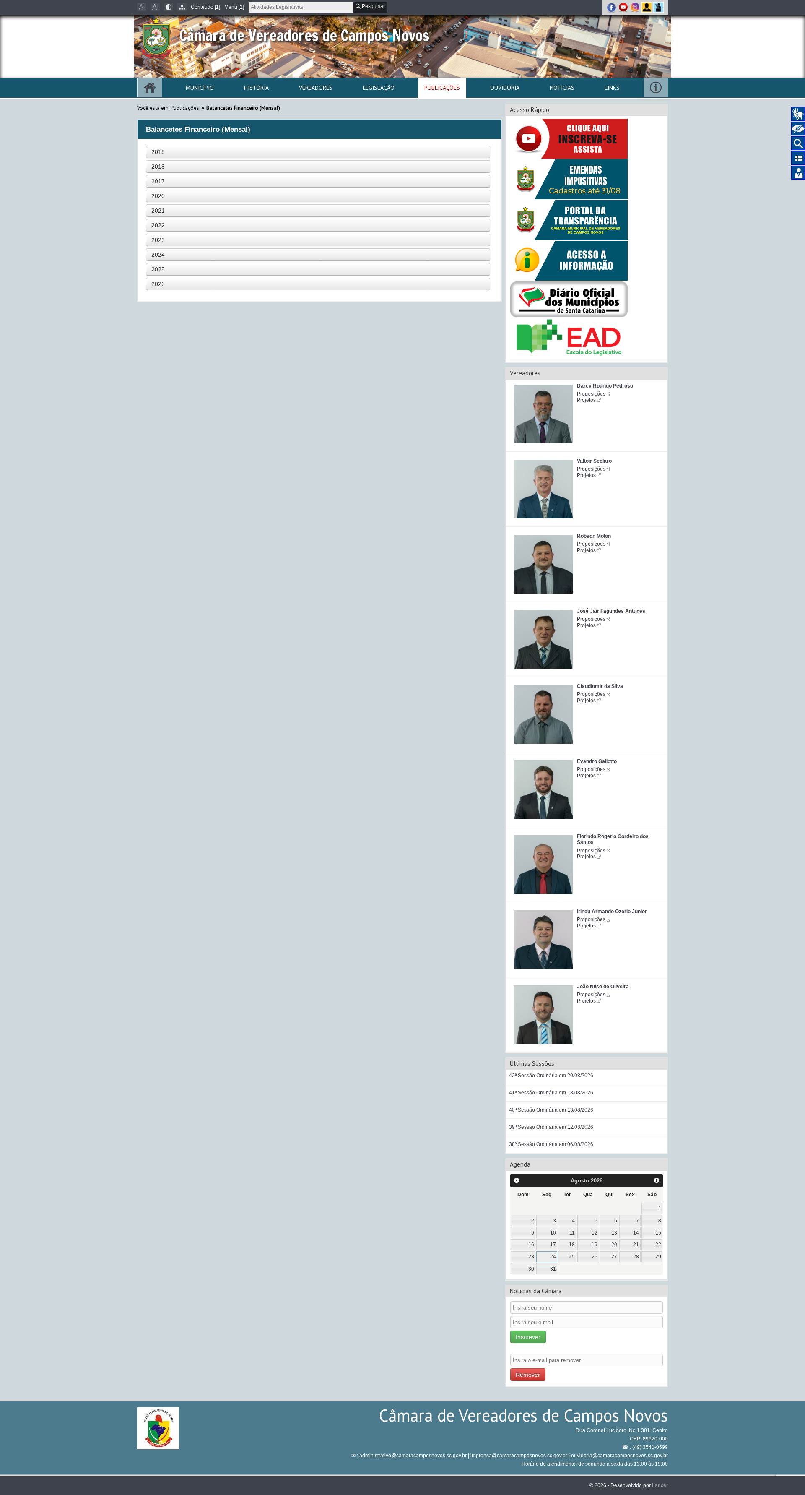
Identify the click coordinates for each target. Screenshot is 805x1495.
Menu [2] (234, 7)
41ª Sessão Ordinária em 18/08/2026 (551, 1093)
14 (636, 1233)
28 (636, 1257)
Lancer (660, 1485)
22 (658, 1245)
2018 (158, 166)
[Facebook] (612, 7)
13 (614, 1233)
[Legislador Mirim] (658, 7)
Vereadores (315, 87)
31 (553, 1269)
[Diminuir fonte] (141, 7)
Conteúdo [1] (205, 7)
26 (594, 1257)
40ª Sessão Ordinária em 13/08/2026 (551, 1110)
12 (594, 1233)
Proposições (591, 394)
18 (572, 1245)
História (256, 87)
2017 (158, 181)
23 (531, 1257)
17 (553, 1245)
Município (200, 87)
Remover (528, 1374)
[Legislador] (647, 7)
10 (553, 1233)
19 (594, 1245)
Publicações (442, 87)
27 (614, 1257)
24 (553, 1257)
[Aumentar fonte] (155, 7)
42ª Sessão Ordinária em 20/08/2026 (551, 1075)
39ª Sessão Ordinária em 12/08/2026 (551, 1127)
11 (572, 1233)
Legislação (379, 87)
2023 (158, 240)
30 (531, 1269)
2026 (158, 284)
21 (636, 1245)
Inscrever (528, 1337)
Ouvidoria (504, 87)
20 (614, 1245)
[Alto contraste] (168, 7)
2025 (158, 269)
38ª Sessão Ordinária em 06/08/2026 (551, 1144)
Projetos (586, 400)
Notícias (562, 87)
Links (612, 87)
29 (658, 1257)
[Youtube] (624, 7)
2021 (158, 210)
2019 (158, 151)
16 (531, 1245)
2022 (158, 225)
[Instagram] (635, 7)
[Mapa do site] (182, 7)
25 (572, 1257)
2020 (158, 196)
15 (658, 1233)
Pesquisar (373, 6)
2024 (158, 254)
